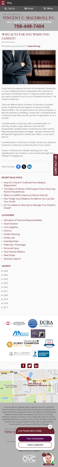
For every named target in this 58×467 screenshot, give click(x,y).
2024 (5, 279)
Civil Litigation (11, 227)
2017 (5, 307)
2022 (5, 287)
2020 (5, 295)
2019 (5, 299)
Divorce (7, 230)
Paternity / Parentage (15, 244)
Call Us (11, 8)
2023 (5, 283)
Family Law (9, 237)
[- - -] (3, 3)
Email (30, 8)
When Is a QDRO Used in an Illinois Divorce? (26, 195)
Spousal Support (12, 258)
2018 (5, 303)
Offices (50, 8)
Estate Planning (34, 46)
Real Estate (9, 255)
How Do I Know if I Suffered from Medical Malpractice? (24, 184)
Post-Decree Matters (14, 251)
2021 (5, 291)
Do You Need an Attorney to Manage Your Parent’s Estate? (30, 206)
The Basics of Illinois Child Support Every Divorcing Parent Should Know (29, 190)
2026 (5, 271)
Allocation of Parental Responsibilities (23, 220)
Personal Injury (11, 248)
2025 (5, 275)
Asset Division (11, 223)
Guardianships (11, 241)
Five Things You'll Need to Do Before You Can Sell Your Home (29, 200)
